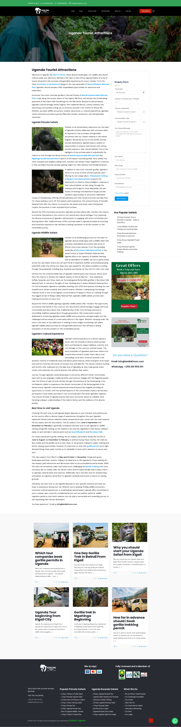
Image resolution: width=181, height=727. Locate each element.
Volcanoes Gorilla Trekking (102, 700)
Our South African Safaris (134, 706)
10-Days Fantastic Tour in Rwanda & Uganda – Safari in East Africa (128, 219)
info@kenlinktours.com (79, 3)
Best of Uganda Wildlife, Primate (72, 711)
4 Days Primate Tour (68, 706)
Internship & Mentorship (133, 709)
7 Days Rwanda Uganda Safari (71, 697)
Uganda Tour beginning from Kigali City (48, 616)
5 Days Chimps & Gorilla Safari (72, 694)
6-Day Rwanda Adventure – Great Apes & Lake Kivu (127, 234)
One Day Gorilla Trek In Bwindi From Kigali (90, 556)
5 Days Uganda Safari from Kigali (104, 714)
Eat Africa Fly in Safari (100, 709)
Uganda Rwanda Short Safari (103, 711)
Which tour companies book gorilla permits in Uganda (49, 558)
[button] (175, 721)
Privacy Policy (119, 193)
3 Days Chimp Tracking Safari (71, 703)
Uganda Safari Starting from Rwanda (105, 697)
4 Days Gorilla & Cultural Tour (71, 714)
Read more (64, 582)
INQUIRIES (145, 11)
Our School (129, 700)
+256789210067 (47, 3)
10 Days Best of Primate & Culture (73, 700)
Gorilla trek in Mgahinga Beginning (85, 616)
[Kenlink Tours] (42, 10)
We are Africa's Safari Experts (135, 694)
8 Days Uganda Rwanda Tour (103, 694)
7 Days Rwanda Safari (101, 706)
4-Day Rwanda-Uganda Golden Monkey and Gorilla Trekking (127, 249)
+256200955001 (62, 3)
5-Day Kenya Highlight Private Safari (128, 241)
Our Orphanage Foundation (134, 697)
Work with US (130, 703)
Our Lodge (128, 714)
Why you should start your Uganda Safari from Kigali (128, 551)
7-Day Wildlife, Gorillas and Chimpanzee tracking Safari (127, 228)
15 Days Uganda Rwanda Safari (104, 703)
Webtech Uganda (77, 720)
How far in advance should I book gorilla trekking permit (129, 622)
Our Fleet (128, 711)
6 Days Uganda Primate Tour (71, 709)
